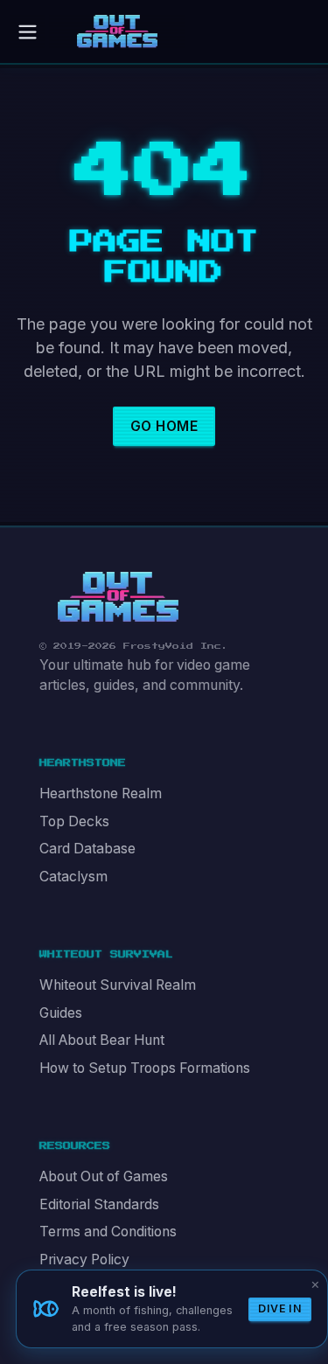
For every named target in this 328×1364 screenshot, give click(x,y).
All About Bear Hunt (101, 1040)
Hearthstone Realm (100, 793)
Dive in (280, 1308)
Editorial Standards (99, 1204)
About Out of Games (103, 1176)
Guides (60, 1013)
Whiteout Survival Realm (117, 985)
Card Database (87, 848)
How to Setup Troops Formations (144, 1068)
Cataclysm (73, 876)
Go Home (164, 426)
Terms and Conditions (108, 1231)
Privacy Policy (84, 1259)
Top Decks (74, 821)
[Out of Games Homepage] (118, 597)
